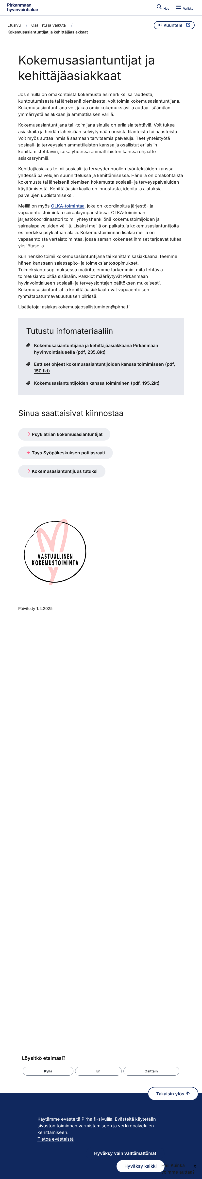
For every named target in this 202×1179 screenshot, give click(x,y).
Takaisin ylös (170, 1093)
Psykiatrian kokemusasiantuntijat (66, 434)
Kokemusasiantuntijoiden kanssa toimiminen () (97, 383)
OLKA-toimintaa (67, 205)
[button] (48, 1071)
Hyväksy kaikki (140, 1166)
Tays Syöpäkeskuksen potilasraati (68, 452)
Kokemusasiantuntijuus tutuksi (64, 471)
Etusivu (14, 25)
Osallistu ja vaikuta (48, 25)
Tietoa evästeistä (55, 1139)
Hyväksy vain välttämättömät (125, 1153)
